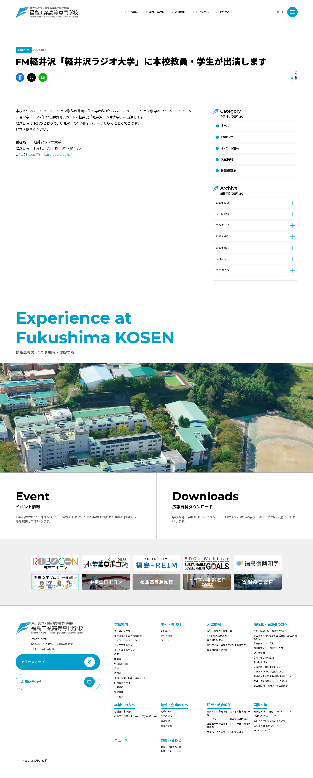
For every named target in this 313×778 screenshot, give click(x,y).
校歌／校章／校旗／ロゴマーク (130, 678)
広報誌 (117, 673)
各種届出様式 (260, 662)
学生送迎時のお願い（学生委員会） (271, 685)
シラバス (165, 640)
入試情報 (214, 624)
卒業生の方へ (124, 705)
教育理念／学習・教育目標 (128, 635)
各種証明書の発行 (123, 711)
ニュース (121, 740)
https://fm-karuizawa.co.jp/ (49, 154)
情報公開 (118, 692)
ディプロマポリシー (124, 645)
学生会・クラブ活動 (263, 643)
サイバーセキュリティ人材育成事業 (225, 732)
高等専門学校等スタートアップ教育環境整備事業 (228, 725)
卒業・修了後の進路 (263, 657)
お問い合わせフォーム (172, 751)
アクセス (118, 696)
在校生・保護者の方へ (270, 624)
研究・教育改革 (219, 705)
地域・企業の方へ (174, 705)
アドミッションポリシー (126, 640)
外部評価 (118, 687)
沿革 (116, 668)
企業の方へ (166, 716)
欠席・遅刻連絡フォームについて (270, 681)
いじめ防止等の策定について (268, 667)
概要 (116, 654)
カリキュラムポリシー (125, 650)
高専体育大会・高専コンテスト (269, 648)
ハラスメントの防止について (268, 671)
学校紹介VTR (121, 664)
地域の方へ (166, 711)
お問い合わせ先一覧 (171, 747)
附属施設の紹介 (122, 682)
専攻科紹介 (166, 635)
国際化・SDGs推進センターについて (272, 711)
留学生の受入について (264, 716)
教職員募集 (166, 725)
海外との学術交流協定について (269, 721)
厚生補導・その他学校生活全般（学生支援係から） (275, 637)
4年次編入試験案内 (217, 635)
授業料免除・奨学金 (217, 650)
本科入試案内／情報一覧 (219, 631)
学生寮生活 (259, 653)
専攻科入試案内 (215, 640)
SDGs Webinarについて (266, 725)
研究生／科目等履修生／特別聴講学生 (226, 645)
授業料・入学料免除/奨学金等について (273, 676)
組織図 (117, 659)
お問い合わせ (171, 740)
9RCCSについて (261, 730)
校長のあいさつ (122, 631)
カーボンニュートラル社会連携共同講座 (227, 719)
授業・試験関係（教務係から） (269, 631)
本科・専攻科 (171, 624)
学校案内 (121, 624)
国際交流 (260, 705)
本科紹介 (165, 631)
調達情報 (165, 721)
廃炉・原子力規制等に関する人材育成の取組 (228, 713)
